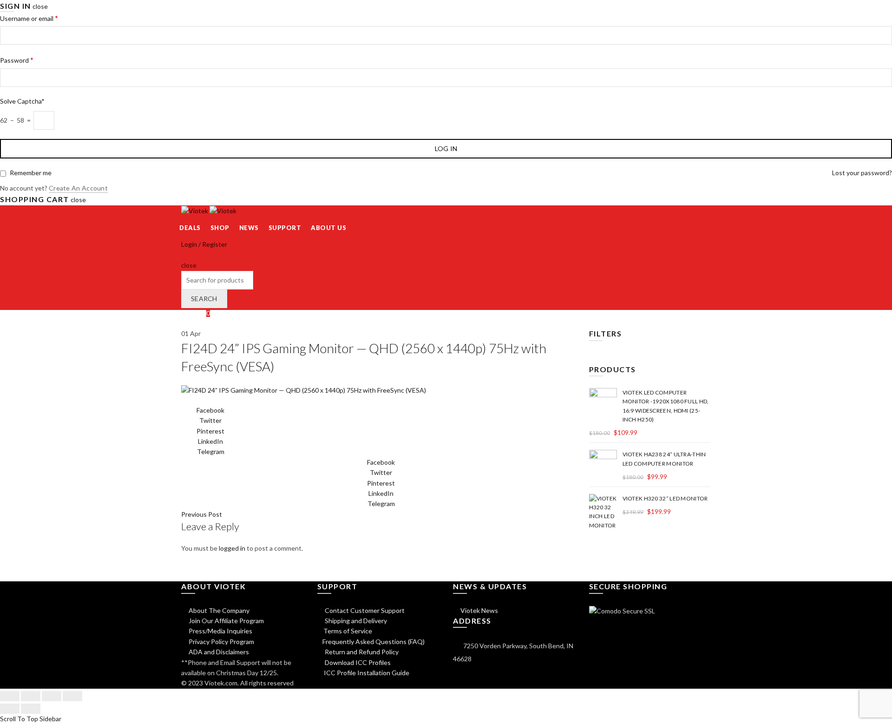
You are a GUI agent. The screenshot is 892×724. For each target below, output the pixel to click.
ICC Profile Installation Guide (365, 673)
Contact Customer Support (364, 610)
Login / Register (204, 244)
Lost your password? (862, 173)
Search (204, 299)
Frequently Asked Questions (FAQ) (373, 641)
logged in (232, 548)
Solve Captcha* (22, 101)
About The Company (218, 610)
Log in (446, 148)
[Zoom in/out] (72, 696)
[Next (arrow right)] (30, 709)
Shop (220, 227)
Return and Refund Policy (361, 652)
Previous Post (201, 514)
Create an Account (78, 188)
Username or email (29, 17)
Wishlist (195, 313)
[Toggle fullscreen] (51, 696)
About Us (328, 227)
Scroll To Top (19, 719)
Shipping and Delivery (355, 621)
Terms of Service (347, 631)
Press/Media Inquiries (219, 631)
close (40, 6)
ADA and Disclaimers (218, 652)
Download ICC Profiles (357, 662)
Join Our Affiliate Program (225, 621)
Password (16, 59)
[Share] (30, 696)
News (249, 227)
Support (285, 227)
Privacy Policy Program (220, 641)
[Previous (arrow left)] (10, 709)
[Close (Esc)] (10, 696)
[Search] (184, 255)
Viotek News (478, 610)
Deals (190, 227)
